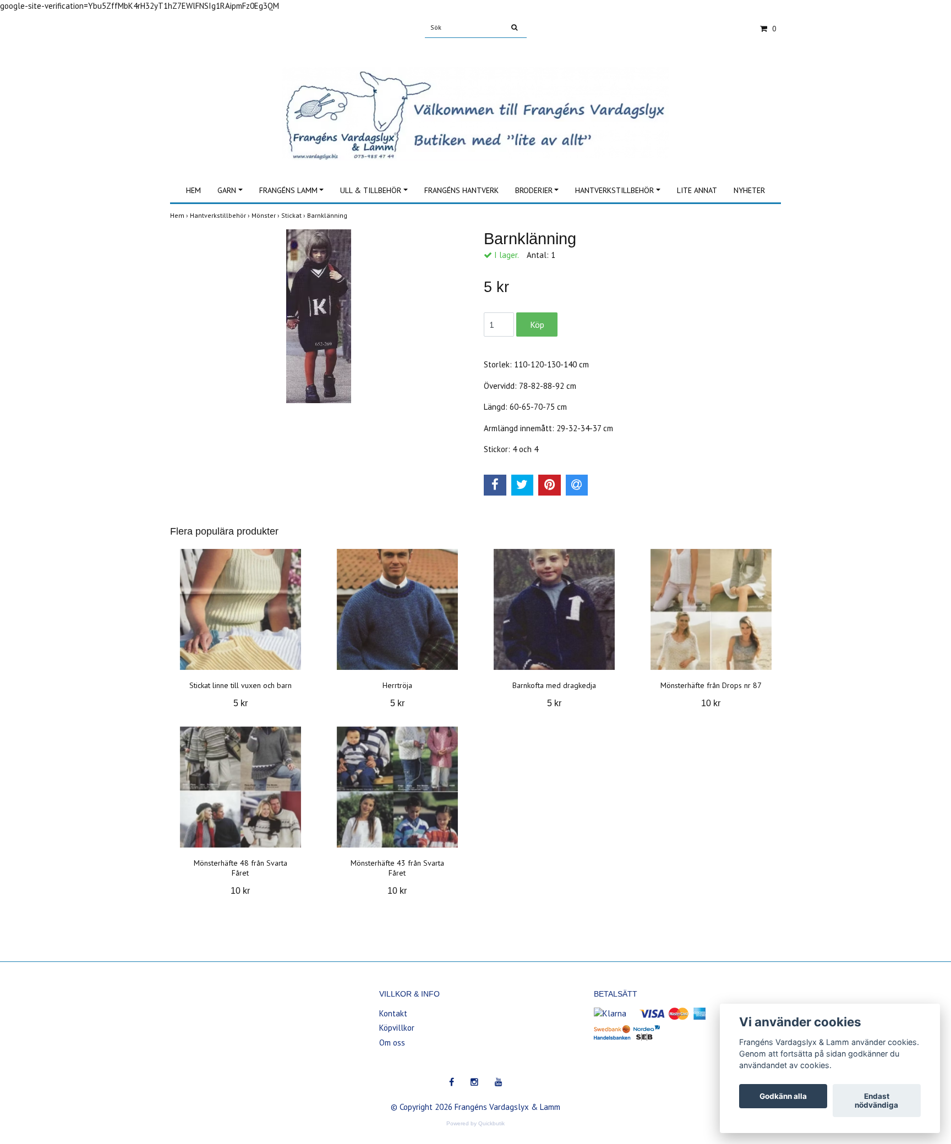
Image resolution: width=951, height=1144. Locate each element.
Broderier (534, 190)
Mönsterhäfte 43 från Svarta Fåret (397, 868)
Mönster (266, 215)
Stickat (294, 215)
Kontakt (393, 1013)
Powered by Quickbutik (475, 1123)
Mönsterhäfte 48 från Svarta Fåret (240, 868)
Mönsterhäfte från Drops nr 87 (711, 685)
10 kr (710, 703)
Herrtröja (397, 685)
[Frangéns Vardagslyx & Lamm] (475, 101)
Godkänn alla (783, 1096)
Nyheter (749, 190)
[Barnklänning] (318, 316)
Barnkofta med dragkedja (554, 685)
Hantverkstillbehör (614, 190)
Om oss (392, 1042)
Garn (226, 190)
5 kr (240, 703)
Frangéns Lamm (288, 190)
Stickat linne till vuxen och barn (240, 685)
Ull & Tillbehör (370, 190)
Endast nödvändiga (876, 1100)
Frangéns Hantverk (461, 190)
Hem (193, 190)
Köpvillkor (396, 1027)
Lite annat (697, 190)
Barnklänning (328, 215)
